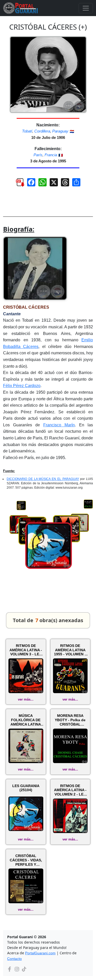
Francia (51, 155)
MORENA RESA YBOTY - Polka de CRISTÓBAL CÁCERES (70, 720)
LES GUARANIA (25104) (25, 788)
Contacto (14, 959)
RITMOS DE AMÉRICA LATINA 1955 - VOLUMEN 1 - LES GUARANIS (70, 650)
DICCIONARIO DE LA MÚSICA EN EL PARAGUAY (43, 479)
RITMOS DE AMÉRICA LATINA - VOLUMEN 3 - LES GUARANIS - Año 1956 (25, 650)
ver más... (26, 699)
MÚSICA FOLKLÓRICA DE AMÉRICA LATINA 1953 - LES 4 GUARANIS (25, 720)
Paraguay (60, 131)
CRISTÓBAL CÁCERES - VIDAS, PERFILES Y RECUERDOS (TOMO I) (26, 860)
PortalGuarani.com (40, 953)
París (38, 155)
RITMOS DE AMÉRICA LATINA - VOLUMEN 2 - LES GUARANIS (70, 790)
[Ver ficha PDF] (17, 184)
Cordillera (42, 131)
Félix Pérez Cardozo (21, 385)
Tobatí (27, 131)
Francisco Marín (59, 425)
